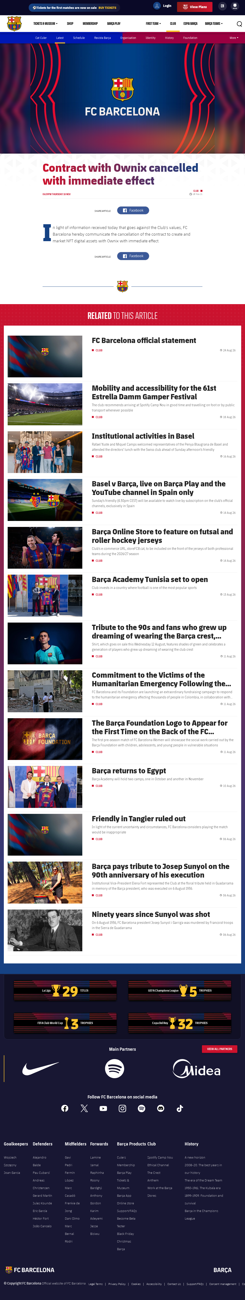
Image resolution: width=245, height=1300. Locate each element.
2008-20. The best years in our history (203, 1169)
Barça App (124, 1195)
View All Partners (219, 1049)
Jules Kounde (42, 1203)
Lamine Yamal (95, 1161)
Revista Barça (102, 37)
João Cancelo (42, 1226)
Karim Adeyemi (96, 1214)
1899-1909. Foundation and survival (204, 1199)
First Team (152, 24)
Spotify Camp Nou (160, 1157)
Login (164, 6)
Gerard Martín (42, 1195)
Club (173, 24)
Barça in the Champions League (201, 1214)
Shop (70, 24)
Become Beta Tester (126, 1222)
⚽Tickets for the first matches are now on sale (74, 7)
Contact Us (174, 1283)
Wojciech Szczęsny (10, 1161)
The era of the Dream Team (203, 1180)
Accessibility (154, 1283)
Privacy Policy (117, 1283)
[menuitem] (235, 5)
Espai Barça (190, 24)
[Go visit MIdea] (196, 1068)
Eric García (40, 1211)
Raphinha (97, 1173)
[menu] (235, 6)
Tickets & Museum (44, 24)
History (169, 37)
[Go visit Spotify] (114, 1068)
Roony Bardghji (96, 1184)
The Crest (153, 1173)
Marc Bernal (69, 1230)
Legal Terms (96, 1283)
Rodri (68, 1241)
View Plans (198, 7)
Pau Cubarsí (41, 1173)
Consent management (222, 1283)
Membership (90, 24)
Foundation (190, 37)
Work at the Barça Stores (159, 1191)
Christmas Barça (124, 1245)
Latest (60, 37)
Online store (125, 1203)
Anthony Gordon (96, 1199)
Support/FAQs (127, 1211)
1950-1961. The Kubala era (203, 1188)
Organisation (128, 37)
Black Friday (125, 1234)
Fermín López (70, 1176)
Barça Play (113, 24)
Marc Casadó (70, 1191)
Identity (151, 37)
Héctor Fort (41, 1218)
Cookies (136, 1283)
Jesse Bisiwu (95, 1230)
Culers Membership (126, 1161)
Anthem (153, 1180)
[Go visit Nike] (40, 1068)
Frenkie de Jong (72, 1207)
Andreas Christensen (41, 1184)
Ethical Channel (158, 1165)
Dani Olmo (72, 1218)
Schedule (79, 37)
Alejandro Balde (39, 1161)
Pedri (68, 1165)
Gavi (68, 1157)
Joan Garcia (12, 1173)
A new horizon (195, 1157)
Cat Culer (41, 37)
